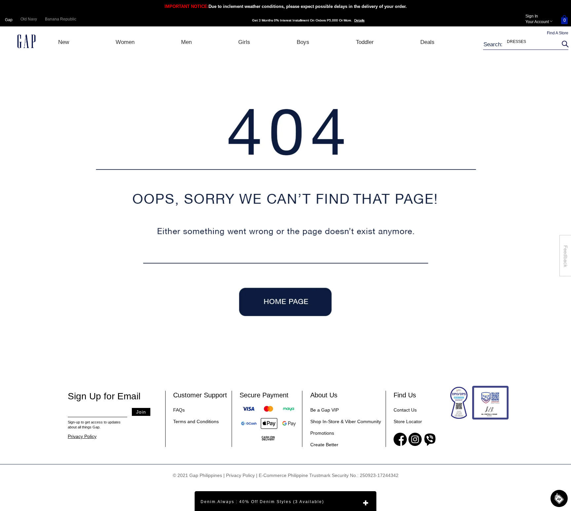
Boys (303, 42)
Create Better (324, 444)
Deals (427, 42)
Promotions (322, 433)
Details (359, 20)
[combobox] (521, 44)
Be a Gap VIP (324, 410)
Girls (244, 42)
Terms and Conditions (196, 421)
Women (125, 42)
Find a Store (557, 33)
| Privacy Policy (239, 475)
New (63, 42)
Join (141, 412)
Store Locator (408, 421)
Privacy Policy (82, 436)
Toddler (365, 42)
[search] (564, 44)
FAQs (179, 410)
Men (186, 42)
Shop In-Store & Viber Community (345, 421)
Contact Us (405, 410)
